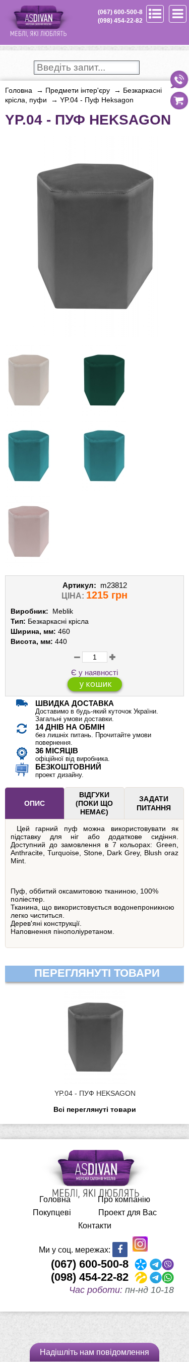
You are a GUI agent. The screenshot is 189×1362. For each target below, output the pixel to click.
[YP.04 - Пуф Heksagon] (95, 333)
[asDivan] (38, 35)
